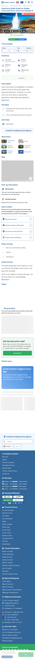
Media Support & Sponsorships (12, 589)
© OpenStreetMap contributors (25, 180)
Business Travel (7, 535)
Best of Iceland (7, 568)
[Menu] (32, 2)
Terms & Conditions (8, 462)
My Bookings (6, 544)
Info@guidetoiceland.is (11, 603)
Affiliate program (7, 641)
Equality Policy (6, 468)
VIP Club (5, 541)
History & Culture (7, 560)
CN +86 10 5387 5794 (11, 620)
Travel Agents (6, 581)
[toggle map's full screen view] (30, 178)
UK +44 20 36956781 (11, 614)
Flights (4, 521)
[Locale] (17, 2)
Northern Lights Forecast (10, 574)
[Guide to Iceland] (8, 2)
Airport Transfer (7, 524)
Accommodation (7, 518)
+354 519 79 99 (9, 605)
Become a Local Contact (10, 629)
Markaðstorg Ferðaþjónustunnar (12, 638)
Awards (4, 459)
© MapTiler (14, 180)
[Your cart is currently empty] (28, 2)
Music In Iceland (7, 562)
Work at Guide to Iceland (10, 635)
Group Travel (6, 530)
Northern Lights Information (11, 565)
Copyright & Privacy (8, 465)
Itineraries (5, 571)
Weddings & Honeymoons (10, 592)
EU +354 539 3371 (10, 617)
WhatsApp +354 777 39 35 (13, 622)
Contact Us (5, 473)
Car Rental (5, 516)
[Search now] (26, 2)
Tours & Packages (8, 510)
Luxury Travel (6, 533)
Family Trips (6, 527)
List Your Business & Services (11, 632)
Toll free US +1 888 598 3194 (13, 612)
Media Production (7, 584)
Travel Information (8, 554)
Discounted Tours (7, 538)
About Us (5, 457)
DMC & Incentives (7, 587)
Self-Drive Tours (7, 513)
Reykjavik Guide (7, 557)
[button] (17, 23)
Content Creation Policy (9, 471)
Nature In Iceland (7, 551)
